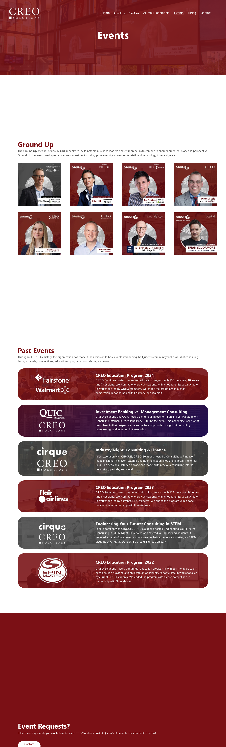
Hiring (192, 13)
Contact (206, 13)
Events (178, 13)
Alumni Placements (156, 13)
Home (106, 13)
